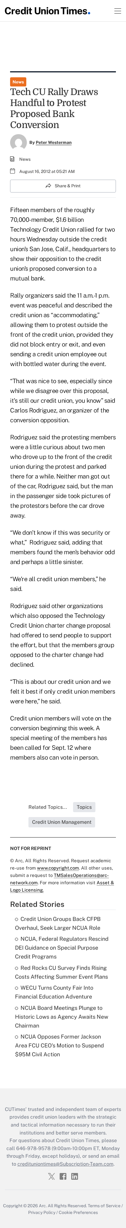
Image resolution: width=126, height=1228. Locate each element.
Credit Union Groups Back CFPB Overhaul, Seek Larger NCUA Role (58, 923)
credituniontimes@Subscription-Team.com (65, 1164)
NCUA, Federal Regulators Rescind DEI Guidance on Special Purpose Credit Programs (62, 948)
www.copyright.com (58, 868)
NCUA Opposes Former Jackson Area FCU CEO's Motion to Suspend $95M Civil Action (59, 1045)
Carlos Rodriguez (33, 410)
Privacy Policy (41, 1212)
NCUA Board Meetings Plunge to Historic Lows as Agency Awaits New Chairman (61, 1017)
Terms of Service (104, 1205)
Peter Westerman (54, 142)
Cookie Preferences (78, 1212)
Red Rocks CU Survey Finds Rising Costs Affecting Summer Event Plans (61, 972)
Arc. (43, 1205)
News (18, 81)
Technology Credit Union (43, 229)
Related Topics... (47, 807)
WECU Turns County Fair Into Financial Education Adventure (54, 992)
